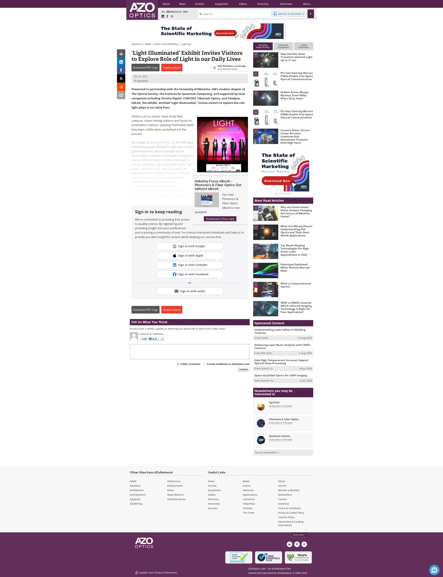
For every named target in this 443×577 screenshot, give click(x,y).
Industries (249, 499)
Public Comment (190, 364)
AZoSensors (174, 481)
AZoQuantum (175, 485)
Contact (282, 499)
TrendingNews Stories (263, 46)
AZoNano (135, 485)
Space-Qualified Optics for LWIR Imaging (280, 375)
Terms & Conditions (289, 508)
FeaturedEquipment (283, 46)
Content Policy (286, 517)
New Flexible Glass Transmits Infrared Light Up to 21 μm (297, 57)
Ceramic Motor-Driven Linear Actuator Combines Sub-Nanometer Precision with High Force (295, 136)
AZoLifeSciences (176, 499)
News (148, 44)
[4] (265, 117)
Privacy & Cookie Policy (291, 512)
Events (247, 485)
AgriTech (274, 402)
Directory (213, 499)
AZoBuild (135, 499)
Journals (213, 508)
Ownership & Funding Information (291, 523)
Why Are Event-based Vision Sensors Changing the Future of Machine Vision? (296, 211)
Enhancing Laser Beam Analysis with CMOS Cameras (282, 346)
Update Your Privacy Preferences (157, 572)
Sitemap (247, 508)
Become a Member (289, 490)
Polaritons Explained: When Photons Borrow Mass (295, 267)
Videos (212, 494)
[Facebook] (121, 70)
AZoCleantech (138, 494)
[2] (265, 78)
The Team (248, 512)
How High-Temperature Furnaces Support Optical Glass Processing (281, 361)
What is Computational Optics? (296, 285)
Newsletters (285, 494)
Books (246, 481)
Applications (250, 494)
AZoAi (170, 490)
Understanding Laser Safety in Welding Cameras (279, 331)
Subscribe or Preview (280, 406)
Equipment (214, 490)
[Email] (121, 95)
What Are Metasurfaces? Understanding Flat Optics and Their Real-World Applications (296, 230)
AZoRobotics (137, 490)
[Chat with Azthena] (434, 570)
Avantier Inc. (267, 380)
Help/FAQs (249, 503)
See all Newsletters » (267, 452)
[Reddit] (121, 87)
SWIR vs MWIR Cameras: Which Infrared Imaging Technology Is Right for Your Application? (296, 307)
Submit (243, 369)
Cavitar (265, 337)
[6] (265, 308)
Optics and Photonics (166, 44)
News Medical (175, 494)
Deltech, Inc (267, 368)
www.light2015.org (163, 142)
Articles (212, 485)
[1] (265, 59)
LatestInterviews (303, 46)
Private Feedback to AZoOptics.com (228, 364)
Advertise (283, 503)
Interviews (214, 503)
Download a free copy (220, 219)
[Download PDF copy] (121, 53)
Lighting (186, 44)
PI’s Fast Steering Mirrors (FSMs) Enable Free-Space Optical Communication (297, 76)
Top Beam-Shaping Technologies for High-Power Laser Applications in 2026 (295, 250)
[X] (121, 78)
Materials (248, 490)
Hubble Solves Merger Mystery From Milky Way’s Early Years (295, 95)
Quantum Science (279, 436)
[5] (265, 136)
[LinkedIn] (121, 62)
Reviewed (142, 80)
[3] (265, 97)
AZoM (133, 481)
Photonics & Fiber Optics (284, 419)
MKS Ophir (266, 353)
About (281, 481)
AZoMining (136, 503)
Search (282, 485)
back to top (298, 534)
